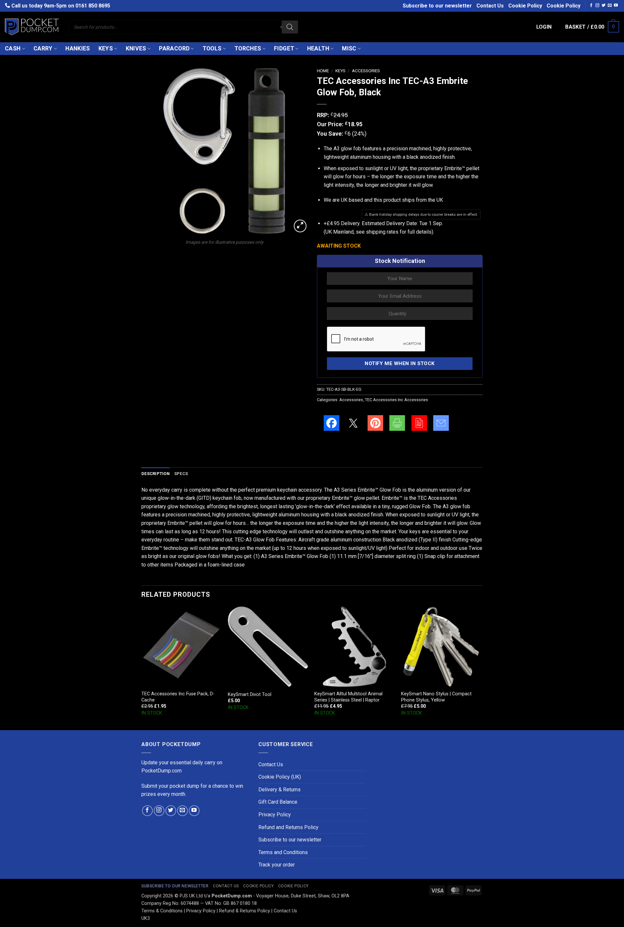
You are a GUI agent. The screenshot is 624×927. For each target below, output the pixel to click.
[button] (544, 27)
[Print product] (397, 423)
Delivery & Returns (279, 789)
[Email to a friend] (441, 423)
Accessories (366, 70)
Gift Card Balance (277, 802)
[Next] (481, 667)
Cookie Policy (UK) (279, 777)
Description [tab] (155, 473)
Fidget (284, 48)
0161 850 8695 (92, 6)
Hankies (77, 48)
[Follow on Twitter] (603, 5)
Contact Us (490, 6)
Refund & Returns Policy (244, 911)
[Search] (290, 27)
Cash (12, 48)
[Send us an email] (610, 5)
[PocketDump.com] (32, 26)
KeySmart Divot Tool (249, 694)
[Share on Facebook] (331, 423)
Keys (105, 48)
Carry (43, 48)
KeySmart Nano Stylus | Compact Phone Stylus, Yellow (436, 697)
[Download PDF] (419, 423)
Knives (136, 48)
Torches (247, 48)
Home (323, 70)
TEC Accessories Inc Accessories (396, 399)
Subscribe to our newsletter (437, 6)
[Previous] (142, 667)
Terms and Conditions (283, 852)
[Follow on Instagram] (597, 5)
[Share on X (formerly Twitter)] (353, 423)
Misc (349, 48)
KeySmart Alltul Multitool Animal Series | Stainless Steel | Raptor (348, 697)
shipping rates (382, 232)
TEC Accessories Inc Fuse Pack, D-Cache (177, 697)
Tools (212, 48)
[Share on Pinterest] (375, 423)
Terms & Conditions (162, 911)
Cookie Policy (525, 6)
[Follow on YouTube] (616, 5)
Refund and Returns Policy (288, 827)
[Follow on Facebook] (591, 5)
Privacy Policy (274, 814)
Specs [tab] (181, 473)
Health (318, 48)
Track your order (276, 865)
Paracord (174, 48)
